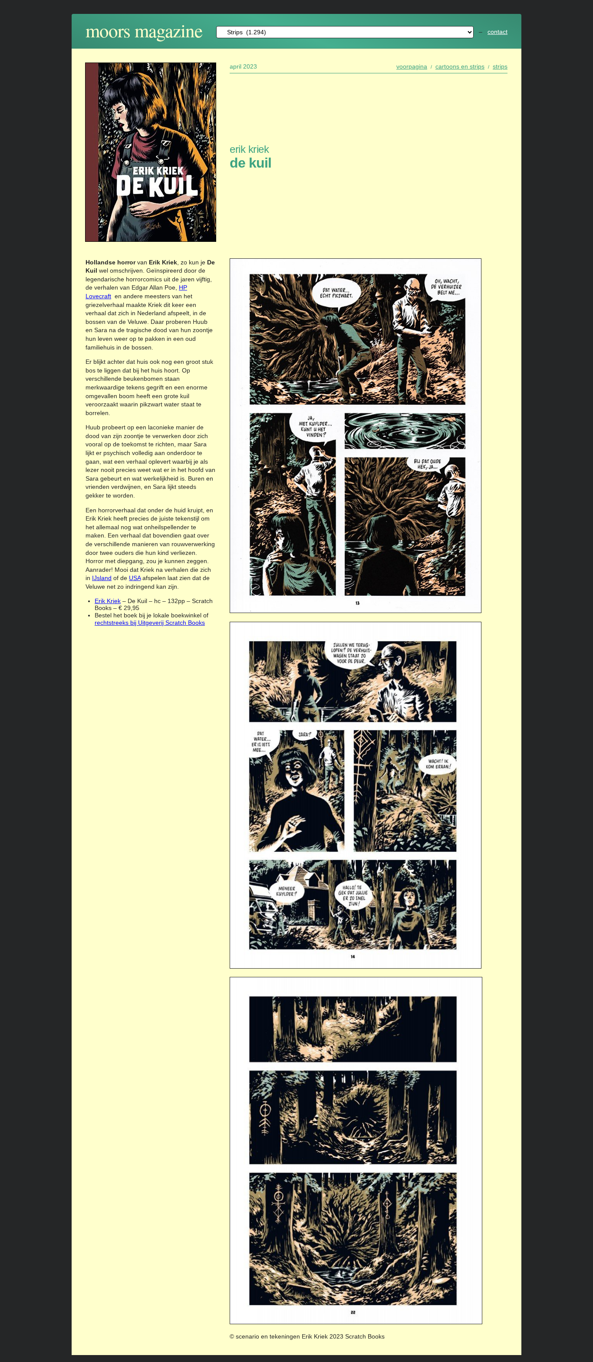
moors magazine (144, 30)
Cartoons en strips (459, 66)
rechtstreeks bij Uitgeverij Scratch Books (150, 622)
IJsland (102, 577)
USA (135, 577)
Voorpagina (411, 66)
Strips (500, 66)
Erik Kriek (108, 600)
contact (497, 31)
